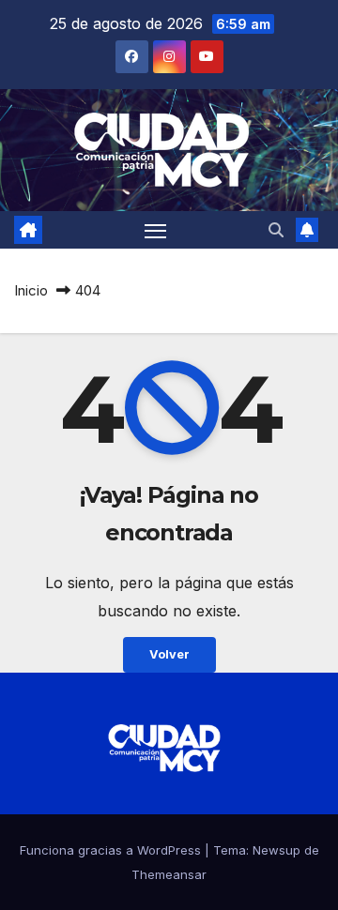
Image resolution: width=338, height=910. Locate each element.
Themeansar (169, 874)
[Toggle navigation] (156, 230)
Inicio (31, 290)
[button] (276, 229)
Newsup (276, 849)
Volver (169, 654)
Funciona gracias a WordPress (112, 849)
